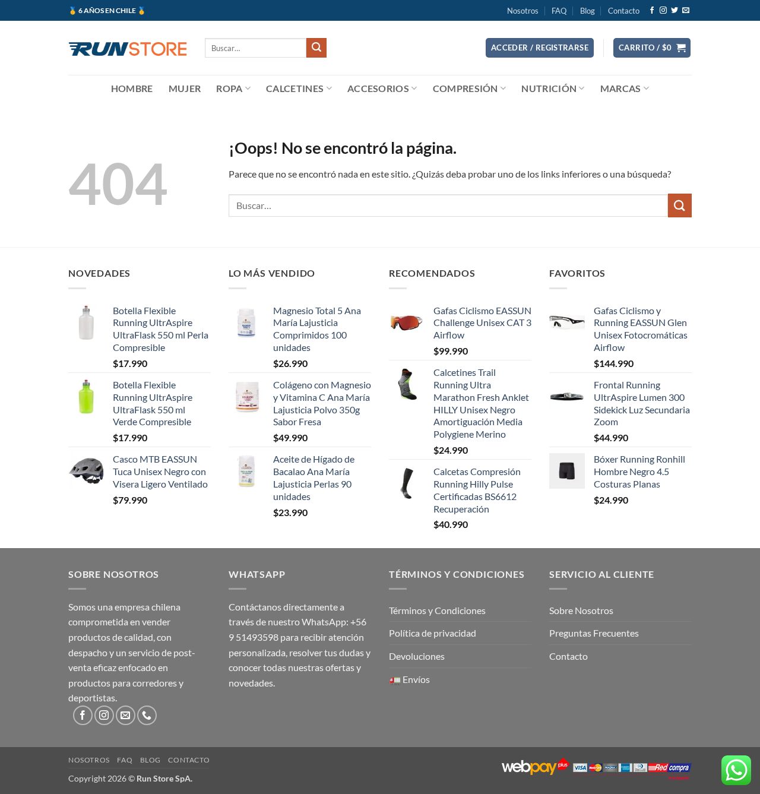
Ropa (229, 88)
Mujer (185, 88)
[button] (540, 48)
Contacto (623, 10)
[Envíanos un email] (685, 11)
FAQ (559, 10)
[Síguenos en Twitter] (674, 11)
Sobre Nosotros (581, 610)
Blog (587, 10)
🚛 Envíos (409, 679)
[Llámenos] (147, 715)
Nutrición (549, 88)
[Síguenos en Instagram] (663, 11)
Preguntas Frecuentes (594, 632)
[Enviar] (316, 48)
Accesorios (378, 88)
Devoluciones (417, 656)
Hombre (132, 88)
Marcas (620, 88)
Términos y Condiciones (437, 610)
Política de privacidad (432, 632)
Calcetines (295, 88)
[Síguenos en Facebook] (652, 11)
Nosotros (523, 10)
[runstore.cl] (127, 47)
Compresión (465, 88)
